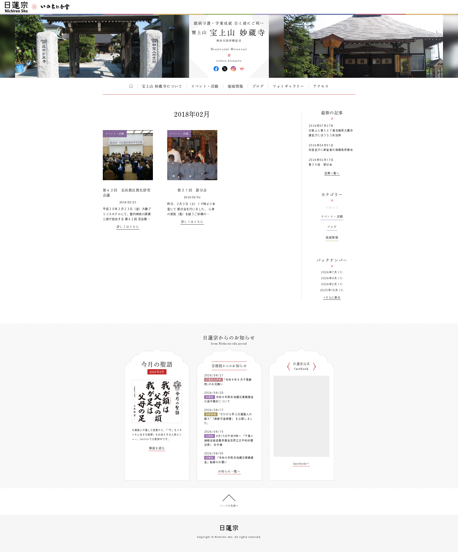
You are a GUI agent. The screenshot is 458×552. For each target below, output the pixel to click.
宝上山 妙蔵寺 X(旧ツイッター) (224, 68)
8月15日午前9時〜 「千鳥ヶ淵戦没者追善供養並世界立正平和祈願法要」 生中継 (229, 440)
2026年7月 (329, 272)
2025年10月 (329, 290)
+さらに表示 (331, 297)
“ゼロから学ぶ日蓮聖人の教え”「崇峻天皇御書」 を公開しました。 (228, 418)
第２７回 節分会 (192, 190)
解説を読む (157, 448)
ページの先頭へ (229, 506)
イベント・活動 (205, 86)
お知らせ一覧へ (229, 471)
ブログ (258, 86)
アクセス (321, 86)
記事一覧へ (332, 173)
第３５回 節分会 (320, 164)
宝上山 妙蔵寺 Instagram (233, 68)
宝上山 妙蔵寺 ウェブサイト (242, 68)
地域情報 (235, 86)
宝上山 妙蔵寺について (162, 86)
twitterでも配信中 (151, 439)
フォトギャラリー (288, 86)
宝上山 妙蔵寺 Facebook (216, 68)
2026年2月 (329, 284)
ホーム (131, 86)
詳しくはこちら (128, 226)
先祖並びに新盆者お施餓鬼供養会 (331, 149)
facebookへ (301, 463)
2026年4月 (329, 278)
